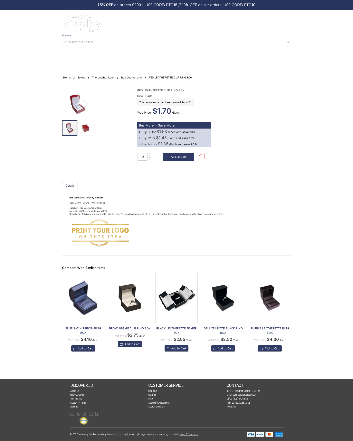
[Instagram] (91, 414)
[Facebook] (72, 414)
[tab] (70, 185)
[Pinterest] (84, 414)
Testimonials (76, 398)
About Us (74, 391)
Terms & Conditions (189, 434)
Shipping (152, 391)
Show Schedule (77, 394)
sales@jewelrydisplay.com (245, 394)
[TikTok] (97, 414)
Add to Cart (85, 348)
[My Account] (105, 53)
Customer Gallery (156, 406)
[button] (85, 104)
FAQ (150, 398)
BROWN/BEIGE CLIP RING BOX (130, 328)
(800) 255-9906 (242, 402)
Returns (152, 394)
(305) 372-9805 (240, 398)
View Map (231, 406)
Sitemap (74, 406)
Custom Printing (78, 402)
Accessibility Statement (158, 402)
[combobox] (176, 42)
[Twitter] (78, 414)
